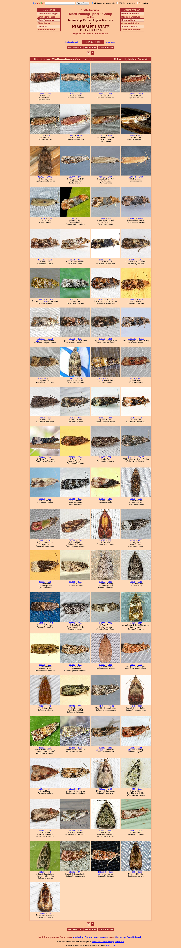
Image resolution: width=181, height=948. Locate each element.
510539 (132, 623)
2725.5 (141, 339)
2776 (79, 706)
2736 (49, 457)
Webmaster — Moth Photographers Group (108, 942)
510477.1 (132, 177)
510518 (72, 540)
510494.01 (131, 218)
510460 (42, 418)
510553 (42, 789)
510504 (72, 339)
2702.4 (79, 135)
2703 (110, 135)
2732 (49, 418)
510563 (42, 872)
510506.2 (72, 299)
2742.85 (141, 457)
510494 (102, 218)
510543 (132, 665)
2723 (79, 339)
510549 (72, 748)
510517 (42, 540)
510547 (42, 748)
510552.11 (102, 872)
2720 (141, 299)
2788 (49, 831)
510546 (132, 706)
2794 (140, 831)
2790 (79, 831)
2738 (79, 457)
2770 (140, 623)
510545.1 (101, 706)
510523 (72, 623)
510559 (102, 831)
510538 (102, 623)
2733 (79, 418)
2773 (110, 665)
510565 (72, 872)
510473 (72, 499)
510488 (131, 94)
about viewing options (72, 42)
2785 (79, 789)
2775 (49, 706)
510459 (41, 177)
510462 (102, 418)
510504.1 (41, 260)
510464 (42, 457)
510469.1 (131, 457)
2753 (140, 540)
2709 (50, 218)
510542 (102, 665)
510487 (41, 135)
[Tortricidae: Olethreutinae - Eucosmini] (106, 48)
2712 (110, 218)
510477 (72, 177)
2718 (110, 299)
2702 (110, 94)
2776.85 (111, 706)
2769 (110, 623)
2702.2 (140, 94)
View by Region (93, 42)
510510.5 (102, 378)
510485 (42, 94)
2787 (140, 789)
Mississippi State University (129, 937)
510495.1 (102, 299)
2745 (79, 499)
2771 (49, 665)
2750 (79, 540)
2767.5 (50, 623)
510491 (71, 94)
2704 (140, 135)
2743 (49, 499)
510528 (132, 540)
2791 (110, 831)
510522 (72, 582)
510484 (71, 135)
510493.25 (132, 339)
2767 (140, 582)
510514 (132, 378)
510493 (72, 218)
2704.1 (49, 177)
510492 (132, 135)
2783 (110, 748)
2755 (49, 582)
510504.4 (132, 299)
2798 (111, 872)
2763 (79, 582)
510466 (72, 457)
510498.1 (131, 260)
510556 (132, 789)
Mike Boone (110, 945)
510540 (42, 665)
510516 (132, 499)
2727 (50, 378)
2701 (49, 94)
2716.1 (140, 260)
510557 (42, 831)
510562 (132, 831)
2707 (110, 177)
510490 (102, 94)
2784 (49, 789)
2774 (140, 665)
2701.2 (79, 94)
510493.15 (42, 378)
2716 (110, 260)
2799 (140, 872)
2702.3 (49, 135)
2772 (79, 665)
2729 (110, 378)
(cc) (45, 301)
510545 (72, 706)
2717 (80, 299)
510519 (102, 540)
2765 (110, 582)
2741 (110, 457)
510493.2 (72, 378)
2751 (110, 540)
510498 (102, 260)
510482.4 (41, 218)
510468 (102, 457)
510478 (102, 177)
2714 (50, 260)
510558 (72, 831)
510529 (102, 582)
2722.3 (50, 339)
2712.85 (141, 218)
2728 (80, 378)
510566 (132, 872)
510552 (102, 748)
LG (41, 301)
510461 (72, 418)
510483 (102, 135)
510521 (42, 582)
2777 (140, 706)
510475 (102, 499)
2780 (79, 748)
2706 (79, 177)
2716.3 (50, 299)
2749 (49, 540)
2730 (140, 378)
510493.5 (41, 339)
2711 (79, 218)
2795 (49, 872)
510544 (42, 706)
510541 (72, 665)
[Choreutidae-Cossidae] (75, 48)
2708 (141, 177)
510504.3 (71, 260)
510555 (102, 789)
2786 (110, 789)
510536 (132, 582)
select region (110, 42)
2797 (79, 872)
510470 (42, 499)
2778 (49, 748)
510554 (72, 789)
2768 (79, 623)
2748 (140, 499)
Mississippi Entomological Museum (90, 937)
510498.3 (41, 299)
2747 (110, 499)
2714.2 (80, 260)
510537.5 (41, 623)
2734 (110, 418)
